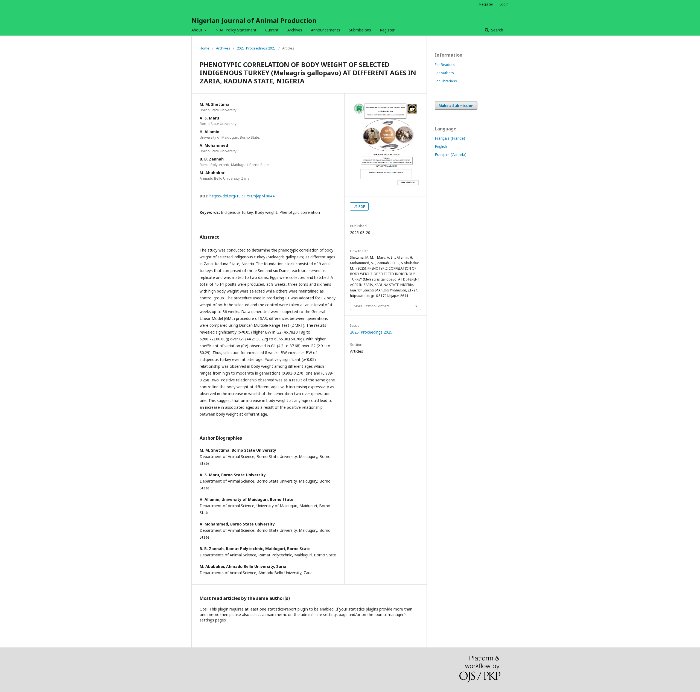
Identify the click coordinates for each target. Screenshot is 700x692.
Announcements (325, 30)
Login (504, 4)
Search (496, 30)
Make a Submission (456, 105)
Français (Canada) (450, 154)
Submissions (360, 30)
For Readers (445, 64)
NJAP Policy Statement (235, 30)
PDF (361, 206)
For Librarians (446, 80)
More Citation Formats (372, 305)
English (441, 146)
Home (204, 48)
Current (272, 30)
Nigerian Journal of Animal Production (254, 20)
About (197, 30)
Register (387, 30)
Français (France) (450, 138)
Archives (294, 30)
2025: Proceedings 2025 (256, 48)
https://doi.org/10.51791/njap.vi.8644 (242, 195)
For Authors (444, 72)
